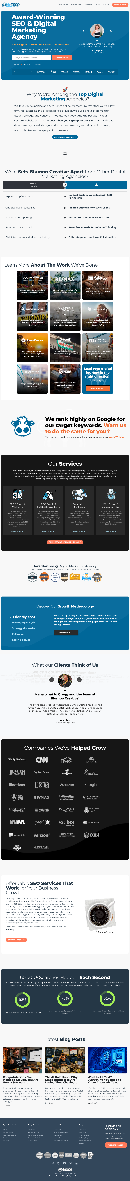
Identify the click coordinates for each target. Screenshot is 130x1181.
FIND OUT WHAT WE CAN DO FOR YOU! (65, 542)
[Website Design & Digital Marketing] (12, 5)
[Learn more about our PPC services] (48, 494)
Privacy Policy (66, 1176)
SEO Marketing (7, 1129)
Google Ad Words (8, 1132)
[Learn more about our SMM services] (80, 494)
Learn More (16, 531)
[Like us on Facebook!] (53, 1163)
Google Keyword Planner (61, 1140)
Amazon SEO (57, 1129)
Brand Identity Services (34, 1138)
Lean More (109, 531)
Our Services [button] (76, 5)
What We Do (82, 1132)
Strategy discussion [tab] (24, 628)
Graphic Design (32, 1140)
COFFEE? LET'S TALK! (16, 940)
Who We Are (63, 5)
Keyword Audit (58, 1135)
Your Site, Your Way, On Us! (65, 137)
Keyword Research (59, 1138)
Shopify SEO (6, 1140)
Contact (106, 5)
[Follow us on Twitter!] (70, 1163)
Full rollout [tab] (18, 634)
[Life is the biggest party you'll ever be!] (58, 1163)
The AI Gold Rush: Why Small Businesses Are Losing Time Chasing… (61, 1079)
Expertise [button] (88, 5)
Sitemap (78, 1176)
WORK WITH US (65, 633)
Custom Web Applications (35, 1135)
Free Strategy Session (85, 1140)
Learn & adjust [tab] (21, 639)
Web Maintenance (33, 1132)
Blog (98, 5)
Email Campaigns (8, 1138)
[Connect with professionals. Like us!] (76, 1163)
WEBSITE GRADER (115, 1145)
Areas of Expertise (84, 1135)
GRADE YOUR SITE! (120, 5)
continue (7, 1106)
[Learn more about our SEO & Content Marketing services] (17, 494)
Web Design (31, 1129)
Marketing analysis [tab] (23, 622)
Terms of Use (53, 1176)
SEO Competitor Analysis (61, 1132)
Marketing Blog (83, 1138)
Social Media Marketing (9, 1135)
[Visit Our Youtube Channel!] (64, 1163)
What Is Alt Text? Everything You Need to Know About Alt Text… (104, 1079)
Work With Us (62, 58)
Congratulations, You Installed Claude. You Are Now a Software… (20, 1079)
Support (81, 1143)
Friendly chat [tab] (24, 617)
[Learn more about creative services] (110, 494)
